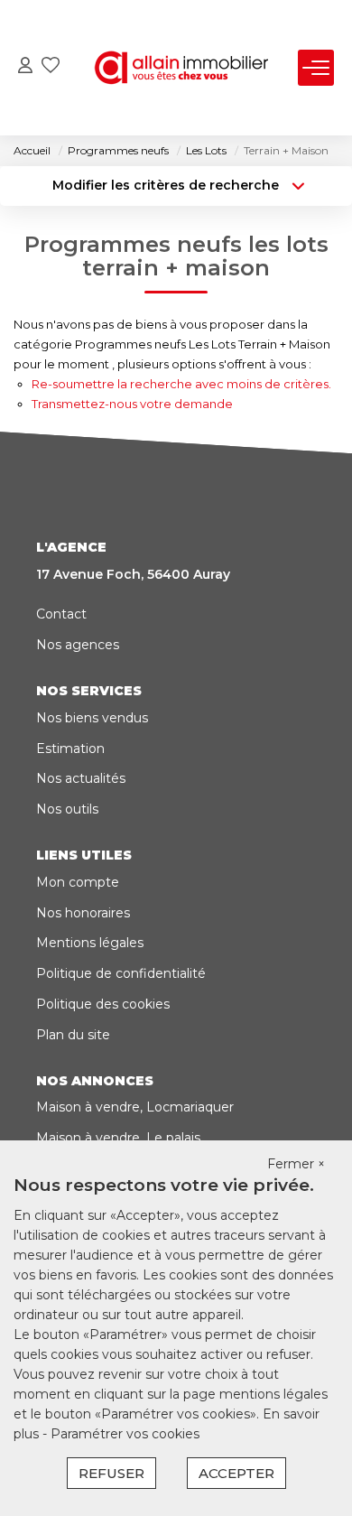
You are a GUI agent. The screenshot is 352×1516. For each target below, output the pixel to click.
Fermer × (296, 1164)
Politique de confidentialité (121, 973)
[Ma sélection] (51, 67)
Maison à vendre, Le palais (118, 1138)
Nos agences (77, 645)
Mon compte (77, 882)
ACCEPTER (236, 1473)
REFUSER (111, 1473)
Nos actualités (80, 778)
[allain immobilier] (181, 67)
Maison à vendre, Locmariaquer (135, 1107)
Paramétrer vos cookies (125, 1434)
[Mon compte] (25, 67)
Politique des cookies (103, 1004)
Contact (61, 614)
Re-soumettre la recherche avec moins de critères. (181, 384)
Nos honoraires (83, 913)
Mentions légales (90, 943)
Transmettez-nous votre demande (132, 403)
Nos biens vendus (92, 718)
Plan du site (73, 1035)
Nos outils (67, 809)
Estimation (70, 748)
